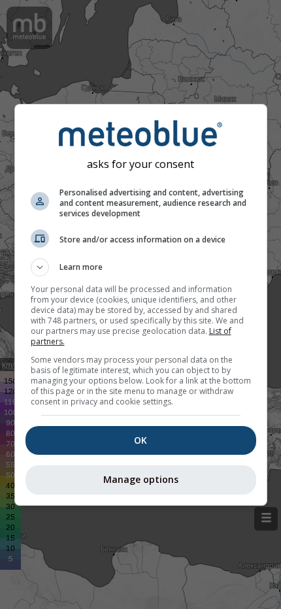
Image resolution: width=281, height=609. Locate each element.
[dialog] (140, 305)
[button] (141, 267)
